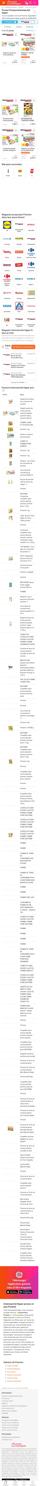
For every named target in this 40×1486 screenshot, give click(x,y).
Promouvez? (6, 1398)
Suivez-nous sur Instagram (10, 1425)
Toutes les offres (11, 7)
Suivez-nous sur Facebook (10, 1422)
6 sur (8, 31)
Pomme (20, 7)
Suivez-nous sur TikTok (9, 1430)
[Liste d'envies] (30, 2)
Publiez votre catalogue (9, 1411)
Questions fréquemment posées (12, 1396)
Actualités (5, 1413)
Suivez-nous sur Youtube (10, 1427)
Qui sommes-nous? (8, 1408)
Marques (4, 1403)
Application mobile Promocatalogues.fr (14, 1406)
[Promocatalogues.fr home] (14, 3)
